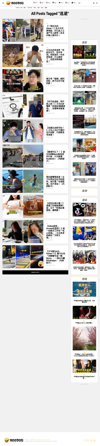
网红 (25, 7)
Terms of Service (39, 439)
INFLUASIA (51, 441)
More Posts (35, 272)
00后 (38, 7)
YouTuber (29, 7)
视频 (46, 7)
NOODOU (34, 441)
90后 (35, 7)
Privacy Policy (46, 439)
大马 (21, 7)
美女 (42, 7)
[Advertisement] (84, 29)
